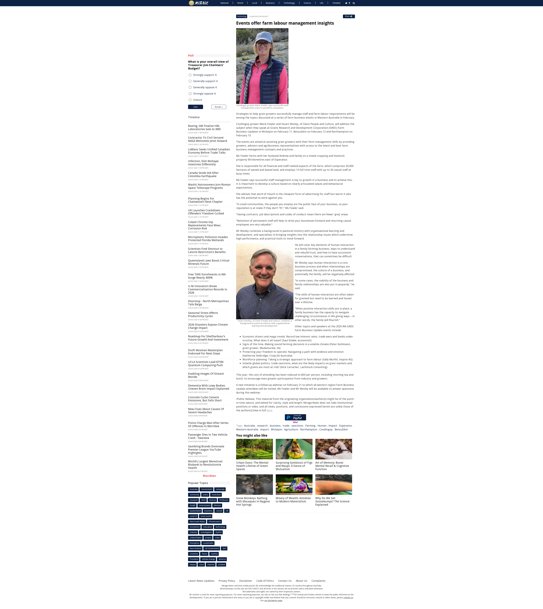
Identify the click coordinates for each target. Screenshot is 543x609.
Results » (219, 107)
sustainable (208, 543)
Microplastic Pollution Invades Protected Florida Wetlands (208, 238)
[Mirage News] (200, 3)
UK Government (212, 548)
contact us (348, 597)
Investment (195, 527)
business (275, 425)
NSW (204, 500)
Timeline (336, 2)
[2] (293, 594)
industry (193, 532)
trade (286, 425)
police (205, 494)
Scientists (194, 553)
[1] (291, 594)
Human (322, 425)
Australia (249, 425)
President (194, 559)
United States (196, 537)
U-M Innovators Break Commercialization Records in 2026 (207, 289)
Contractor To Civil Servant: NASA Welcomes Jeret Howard (207, 139)
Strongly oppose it (204, 93)
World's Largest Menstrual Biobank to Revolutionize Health (205, 465)
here (269, 410)
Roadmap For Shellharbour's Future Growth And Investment (208, 337)
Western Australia (247, 429)
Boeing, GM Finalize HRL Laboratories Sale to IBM (204, 127)
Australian (216, 494)
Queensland (195, 510)
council (219, 510)
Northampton (308, 429)
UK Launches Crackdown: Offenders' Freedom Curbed (206, 211)
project (208, 537)
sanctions (297, 425)
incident (221, 564)
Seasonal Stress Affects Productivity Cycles (203, 314)
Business (270, 2)
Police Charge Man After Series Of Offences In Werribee (208, 424)
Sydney (214, 553)
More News (209, 475)
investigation (206, 532)
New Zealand (195, 548)
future (204, 553)
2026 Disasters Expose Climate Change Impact (208, 326)
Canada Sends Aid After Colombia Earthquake (203, 174)
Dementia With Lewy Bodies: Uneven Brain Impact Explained (208, 387)
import (264, 429)
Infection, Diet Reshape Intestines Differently (203, 162)
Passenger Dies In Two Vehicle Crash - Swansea (207, 436)
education (207, 527)
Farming (310, 425)
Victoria (212, 500)
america (222, 559)
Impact (332, 425)
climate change (208, 559)
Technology (289, 2)
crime (217, 537)
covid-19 (193, 516)
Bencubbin (341, 429)
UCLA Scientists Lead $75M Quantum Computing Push (205, 363)
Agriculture (291, 429)
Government (206, 489)
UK (227, 510)
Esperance (345, 425)
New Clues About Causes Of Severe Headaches (206, 410)
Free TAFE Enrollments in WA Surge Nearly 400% (207, 276)
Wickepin (276, 429)
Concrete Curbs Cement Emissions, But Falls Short (205, 398)
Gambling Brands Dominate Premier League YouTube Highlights (206, 450)
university (220, 489)
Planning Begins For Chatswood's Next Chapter (205, 200)
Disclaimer (245, 580)
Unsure (197, 99)
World (240, 2)
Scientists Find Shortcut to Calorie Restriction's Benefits (207, 250)
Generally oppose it (205, 87)
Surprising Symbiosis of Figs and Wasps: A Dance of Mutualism (294, 466)
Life (321, 2)
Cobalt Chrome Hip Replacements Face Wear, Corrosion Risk (204, 225)
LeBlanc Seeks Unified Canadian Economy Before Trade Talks (209, 151)
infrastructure (215, 521)
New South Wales (197, 521)
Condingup (326, 429)
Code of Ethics (265, 580)
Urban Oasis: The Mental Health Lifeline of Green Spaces (252, 466)
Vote (195, 107)
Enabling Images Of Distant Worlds (206, 375)
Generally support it (205, 81)
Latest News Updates (201, 580)
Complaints (319, 580)
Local (254, 2)
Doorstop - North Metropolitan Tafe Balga (208, 302)
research (262, 425)
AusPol (219, 532)
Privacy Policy (227, 580)
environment (204, 505)
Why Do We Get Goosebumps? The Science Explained (332, 501)
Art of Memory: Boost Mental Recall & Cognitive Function (332, 466)
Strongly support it (205, 75)
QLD (224, 548)
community (194, 494)
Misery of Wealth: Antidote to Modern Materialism (293, 499)
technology (220, 527)
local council (206, 516)
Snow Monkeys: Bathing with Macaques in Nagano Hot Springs (253, 501)
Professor (224, 500)
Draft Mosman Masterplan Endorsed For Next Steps (205, 351)
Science (307, 2)
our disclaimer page (273, 600)
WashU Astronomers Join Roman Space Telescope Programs (209, 186)
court (201, 564)
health (192, 505)
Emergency (194, 543)
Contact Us (285, 580)
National (224, 2)
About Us (301, 580)
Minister (217, 505)
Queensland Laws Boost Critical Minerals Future (208, 262)
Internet (211, 564)
